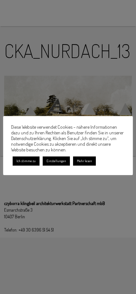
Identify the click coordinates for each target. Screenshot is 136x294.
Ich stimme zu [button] (26, 161)
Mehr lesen (84, 161)
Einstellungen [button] (56, 161)
